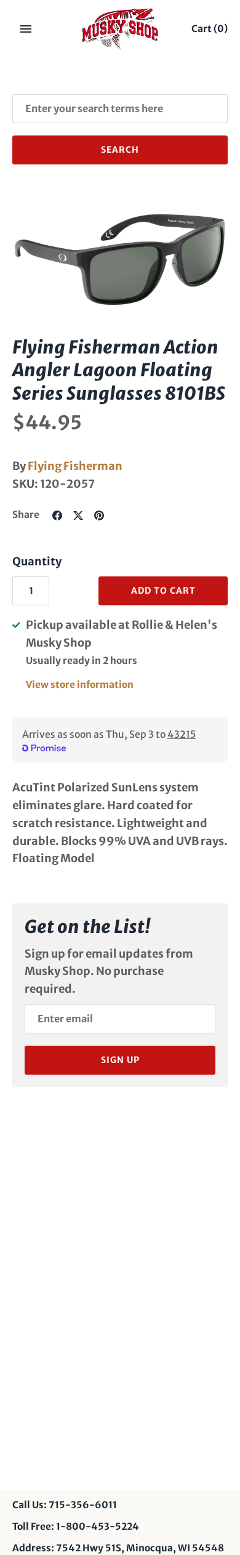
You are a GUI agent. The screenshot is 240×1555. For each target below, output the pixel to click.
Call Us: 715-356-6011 (64, 1505)
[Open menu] (25, 28)
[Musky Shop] (120, 29)
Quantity (37, 561)
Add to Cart (163, 590)
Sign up (120, 1059)
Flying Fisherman (75, 466)
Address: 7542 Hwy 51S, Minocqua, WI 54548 (118, 1548)
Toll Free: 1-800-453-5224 (75, 1526)
